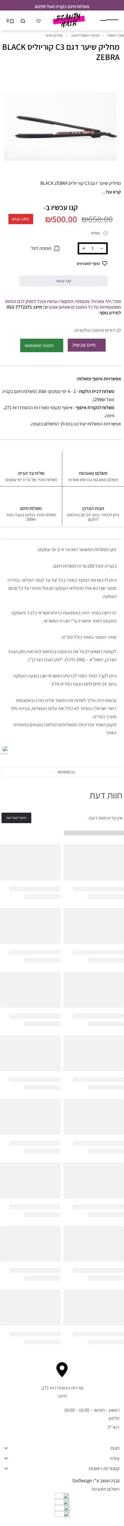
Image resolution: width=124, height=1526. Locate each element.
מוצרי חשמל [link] (115, 35)
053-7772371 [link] (94, 1418)
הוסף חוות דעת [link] (16, 817)
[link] (4, 750)
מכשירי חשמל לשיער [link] (85, 35)
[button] (62, 772)
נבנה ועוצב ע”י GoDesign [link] (96, 1480)
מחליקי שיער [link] (54, 35)
